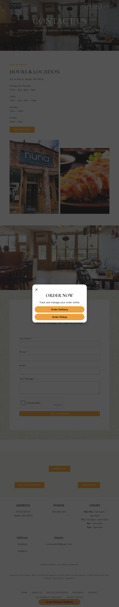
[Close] (36, 290)
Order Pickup (59, 317)
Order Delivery (59, 309)
